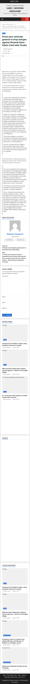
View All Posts (20, 240)
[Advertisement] (15, 418)
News (4, 33)
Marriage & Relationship (11, 677)
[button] (2, 19)
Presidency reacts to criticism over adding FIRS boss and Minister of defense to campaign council (13, 641)
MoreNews (23, 680)
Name (3, 297)
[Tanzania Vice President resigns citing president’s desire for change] (15, 333)
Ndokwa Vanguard (7, 49)
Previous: (14, 247)
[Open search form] (19, 19)
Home (4, 675)
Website (4, 308)
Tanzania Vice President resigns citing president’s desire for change (14, 344)
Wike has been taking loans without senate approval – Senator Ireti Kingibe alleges (15, 370)
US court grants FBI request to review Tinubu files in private (14, 396)
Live (27, 19)
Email (3, 302)
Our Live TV (22, 677)
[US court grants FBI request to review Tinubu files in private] (15, 385)
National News (7, 635)
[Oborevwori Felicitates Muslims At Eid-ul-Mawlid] (15, 655)
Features (24, 675)
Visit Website (9, 240)
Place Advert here (12, 675)
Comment (5, 276)
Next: (14, 257)
